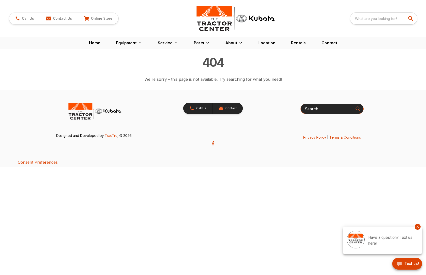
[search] (411, 18)
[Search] (357, 108)
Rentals (298, 42)
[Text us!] (407, 264)
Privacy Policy (314, 137)
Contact (329, 42)
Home (94, 42)
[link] (98, 18)
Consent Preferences (38, 162)
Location (266, 42)
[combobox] (383, 18)
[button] (24, 18)
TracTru (111, 135)
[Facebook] (213, 143)
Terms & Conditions (345, 137)
